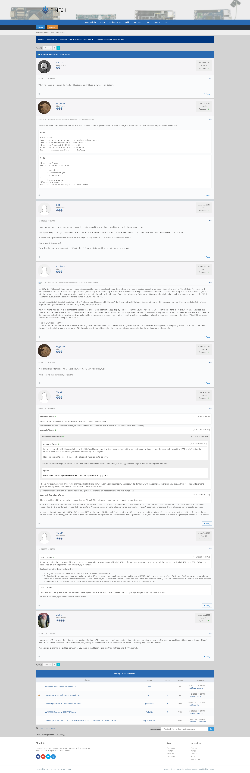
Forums (194, 748)
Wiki (127, 22)
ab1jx (59, 614)
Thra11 (59, 392)
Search (157, 22)
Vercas (59, 62)
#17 (210, 549)
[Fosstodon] (53, 757)
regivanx (60, 103)
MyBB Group (66, 769)
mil (149, 695)
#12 (210, 119)
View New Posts (42, 32)
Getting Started (115, 22)
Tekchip (149, 712)
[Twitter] (48, 757)
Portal (148, 22)
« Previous (47, 48)
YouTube (170, 753)
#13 (210, 221)
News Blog (137, 22)
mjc (149, 686)
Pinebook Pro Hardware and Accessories (75, 39)
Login (40, 27)
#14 (210, 282)
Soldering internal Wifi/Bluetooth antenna (63, 703)
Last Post (192, 688)
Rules (102, 22)
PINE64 (41, 39)
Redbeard (61, 266)
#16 (210, 408)
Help (165, 22)
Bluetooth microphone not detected (60, 686)
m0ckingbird (183, 769)
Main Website (90, 22)
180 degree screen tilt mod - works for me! (63, 695)
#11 (210, 78)
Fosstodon (171, 756)
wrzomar (199, 688)
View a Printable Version (47, 728)
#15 (210, 362)
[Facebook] (38, 757)
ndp (58, 204)
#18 (210, 633)
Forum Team (196, 759)
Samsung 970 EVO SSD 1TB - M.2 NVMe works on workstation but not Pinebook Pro (80, 720)
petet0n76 (149, 703)
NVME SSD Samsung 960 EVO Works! (60, 712)
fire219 (211, 769)
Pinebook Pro (52, 39)
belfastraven (201, 721)
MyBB (47, 769)
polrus (198, 696)
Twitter (170, 751)
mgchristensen (149, 720)
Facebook (171, 748)
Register (52, 27)
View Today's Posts (58, 32)
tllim (198, 705)
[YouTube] (43, 757)
